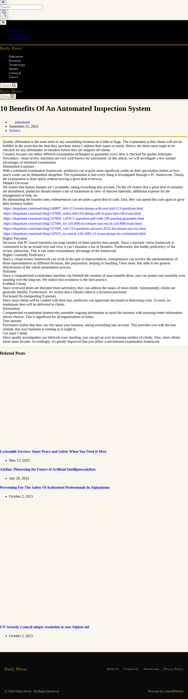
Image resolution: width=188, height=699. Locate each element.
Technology (17, 64)
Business (15, 60)
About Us (113, 669)
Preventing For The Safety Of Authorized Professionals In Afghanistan (55, 487)
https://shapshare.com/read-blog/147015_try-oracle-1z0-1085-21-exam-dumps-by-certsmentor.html (74, 234)
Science (14, 130)
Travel (13, 77)
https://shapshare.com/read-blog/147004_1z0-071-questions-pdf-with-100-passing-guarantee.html (73, 218)
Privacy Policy (173, 669)
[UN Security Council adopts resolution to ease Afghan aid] (88, 618)
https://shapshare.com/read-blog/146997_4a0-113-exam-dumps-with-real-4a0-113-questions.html (73, 208)
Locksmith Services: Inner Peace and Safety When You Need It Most (53, 451)
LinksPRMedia (173, 691)
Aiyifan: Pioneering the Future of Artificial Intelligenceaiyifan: (48, 469)
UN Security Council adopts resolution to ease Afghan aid (44, 627)
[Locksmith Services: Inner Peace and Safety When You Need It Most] (88, 442)
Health (13, 69)
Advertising (151, 669)
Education (16, 56)
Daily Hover (11, 48)
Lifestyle (15, 73)
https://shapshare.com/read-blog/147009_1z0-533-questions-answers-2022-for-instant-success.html (74, 228)
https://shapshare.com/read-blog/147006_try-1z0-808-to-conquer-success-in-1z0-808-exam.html (72, 223)
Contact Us (131, 669)
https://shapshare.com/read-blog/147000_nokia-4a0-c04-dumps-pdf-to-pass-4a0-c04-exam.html (72, 213)
